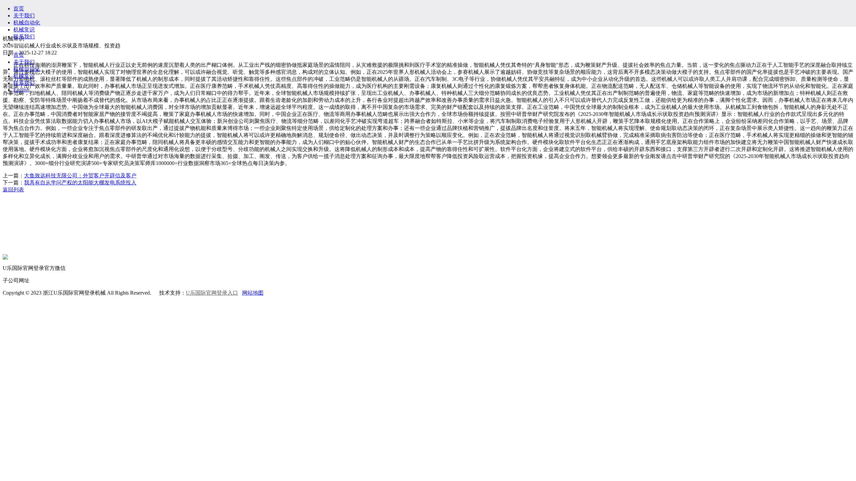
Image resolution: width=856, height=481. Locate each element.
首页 (18, 8)
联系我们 (24, 36)
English (21, 43)
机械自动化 (26, 22)
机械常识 (24, 29)
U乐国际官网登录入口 (212, 293)
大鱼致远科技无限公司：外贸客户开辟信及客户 (80, 175)
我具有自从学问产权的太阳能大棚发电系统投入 (80, 182)
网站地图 (252, 293)
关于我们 (24, 15)
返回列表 (13, 189)
